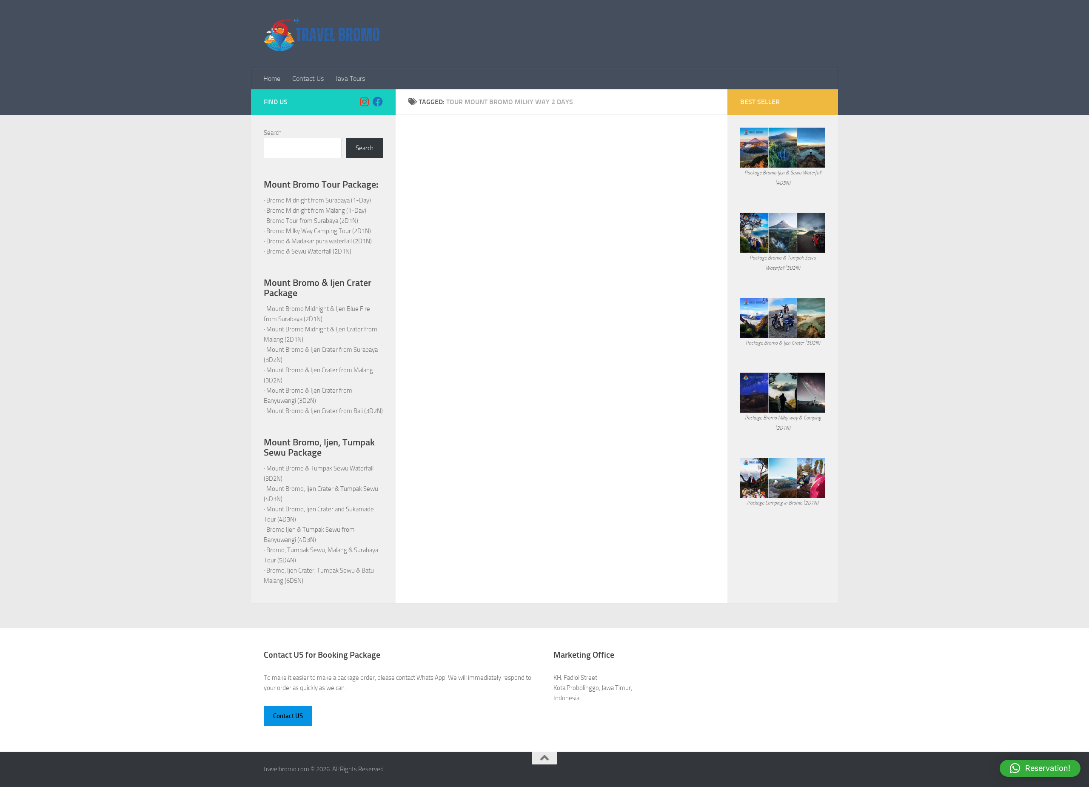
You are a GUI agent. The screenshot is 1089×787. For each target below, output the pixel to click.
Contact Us (308, 78)
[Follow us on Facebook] (378, 102)
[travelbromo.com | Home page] (321, 34)
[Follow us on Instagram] (364, 102)
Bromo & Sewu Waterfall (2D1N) (308, 251)
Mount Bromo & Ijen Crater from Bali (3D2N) (324, 411)
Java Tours (350, 78)
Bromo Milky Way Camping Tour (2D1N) (318, 231)
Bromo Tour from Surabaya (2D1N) (312, 221)
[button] (1040, 768)
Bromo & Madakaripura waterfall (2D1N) (319, 241)
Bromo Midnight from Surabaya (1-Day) (318, 200)
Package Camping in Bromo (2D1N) (782, 503)
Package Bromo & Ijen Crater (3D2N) (783, 343)
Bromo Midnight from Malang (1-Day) (316, 210)
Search (273, 133)
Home (271, 78)
